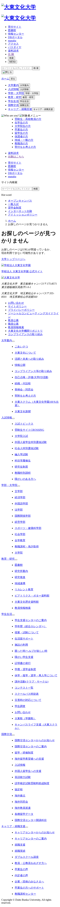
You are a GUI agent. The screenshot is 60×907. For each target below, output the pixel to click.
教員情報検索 (16, 327)
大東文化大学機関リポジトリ (25, 330)
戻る (13, 78)
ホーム (12, 220)
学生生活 (13, 101)
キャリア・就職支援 (20, 109)
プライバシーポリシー (21, 309)
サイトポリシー (17, 306)
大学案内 (13, 85)
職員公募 (13, 323)
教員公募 (13, 320)
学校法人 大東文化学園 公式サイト (22, 271)
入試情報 (13, 89)
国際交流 (13, 105)
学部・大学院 (16, 93)
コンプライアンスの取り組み (25, 334)
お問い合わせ (16, 303)
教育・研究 (14, 97)
